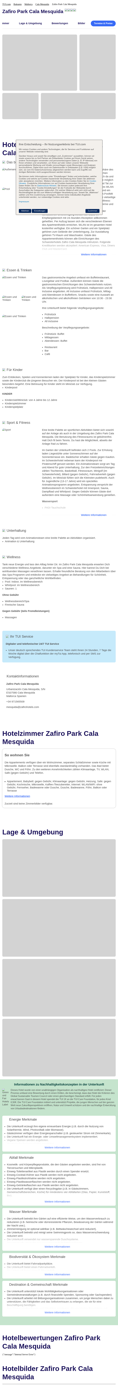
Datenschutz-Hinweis (46, 185)
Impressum (24, 201)
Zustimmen (92, 211)
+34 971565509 (15, 701)
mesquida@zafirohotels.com (22, 707)
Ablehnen (25, 211)
